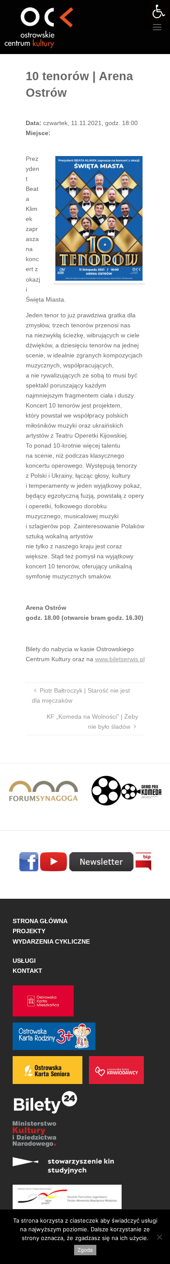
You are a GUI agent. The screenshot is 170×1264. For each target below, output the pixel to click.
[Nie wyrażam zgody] (159, 1237)
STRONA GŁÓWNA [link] (40, 920)
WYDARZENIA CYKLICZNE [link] (51, 941)
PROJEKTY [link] (29, 931)
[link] (158, 11)
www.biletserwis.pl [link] (120, 659)
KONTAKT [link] (27, 970)
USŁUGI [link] (24, 960)
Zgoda (85, 1250)
